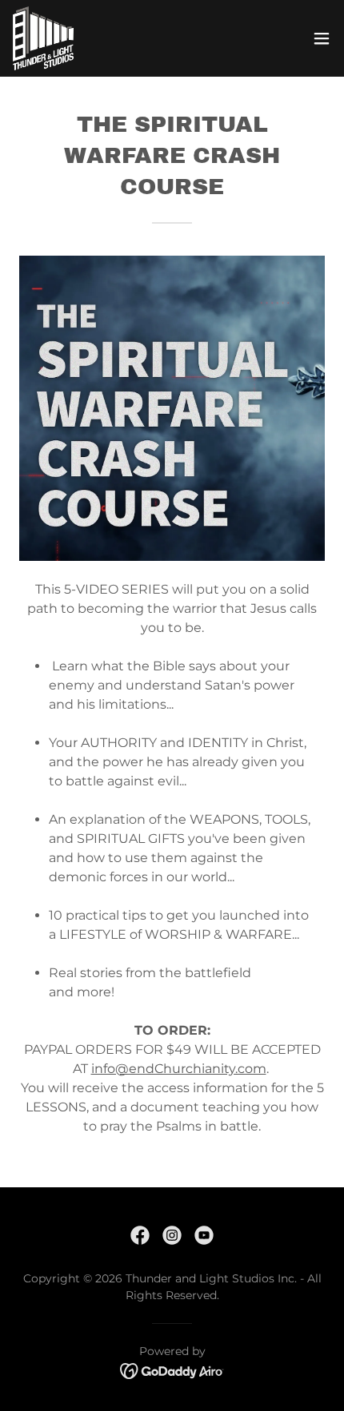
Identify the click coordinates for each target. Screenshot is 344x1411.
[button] (322, 38)
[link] (43, 38)
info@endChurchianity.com (178, 1068)
